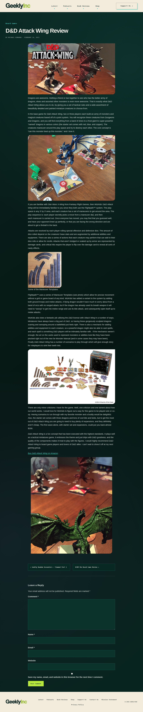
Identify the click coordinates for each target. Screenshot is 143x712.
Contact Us (94, 699)
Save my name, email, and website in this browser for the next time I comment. (65, 677)
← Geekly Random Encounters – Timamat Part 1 (48, 567)
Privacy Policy (77, 704)
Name (31, 634)
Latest (54, 6)
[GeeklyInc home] (18, 6)
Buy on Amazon (43, 453)
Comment (33, 596)
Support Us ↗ (127, 6)
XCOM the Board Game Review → (87, 567)
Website (32, 661)
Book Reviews (83, 6)
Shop (97, 6)
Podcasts (67, 6)
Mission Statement (109, 699)
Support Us (82, 699)
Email (31, 647)
